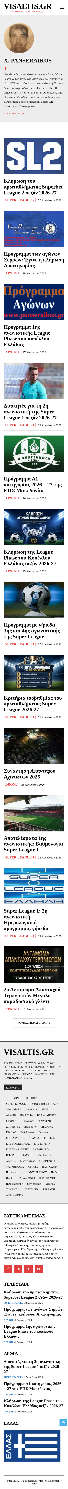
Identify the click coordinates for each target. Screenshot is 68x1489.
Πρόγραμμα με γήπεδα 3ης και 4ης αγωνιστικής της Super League (32, 630)
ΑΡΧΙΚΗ (12, 273)
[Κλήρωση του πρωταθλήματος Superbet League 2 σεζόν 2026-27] (34, 156)
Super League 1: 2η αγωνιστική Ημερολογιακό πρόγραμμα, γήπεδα (26, 919)
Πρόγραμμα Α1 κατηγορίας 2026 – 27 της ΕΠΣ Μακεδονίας (33, 484)
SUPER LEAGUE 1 (19, 425)
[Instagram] (18, 1269)
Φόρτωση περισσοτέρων (33, 1022)
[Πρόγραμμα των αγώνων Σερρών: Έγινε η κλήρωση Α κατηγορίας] (34, 229)
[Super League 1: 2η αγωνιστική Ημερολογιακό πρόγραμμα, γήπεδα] (34, 886)
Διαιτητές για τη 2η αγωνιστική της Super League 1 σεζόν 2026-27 (30, 411)
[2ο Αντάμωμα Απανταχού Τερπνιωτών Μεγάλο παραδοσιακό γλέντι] (34, 964)
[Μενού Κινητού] (62, 7)
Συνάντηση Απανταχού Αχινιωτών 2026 (30, 774)
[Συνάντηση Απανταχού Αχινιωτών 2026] (34, 746)
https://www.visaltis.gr (14, 113)
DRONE (11, 784)
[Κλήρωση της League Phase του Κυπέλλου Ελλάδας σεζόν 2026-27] (34, 527)
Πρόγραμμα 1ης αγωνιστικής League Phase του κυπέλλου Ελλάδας (27, 335)
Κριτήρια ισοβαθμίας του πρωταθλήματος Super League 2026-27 (33, 704)
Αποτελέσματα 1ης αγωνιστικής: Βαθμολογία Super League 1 (33, 844)
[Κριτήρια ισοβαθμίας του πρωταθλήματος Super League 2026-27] (34, 673)
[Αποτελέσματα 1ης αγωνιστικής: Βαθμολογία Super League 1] (34, 813)
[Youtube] (39, 1269)
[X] (28, 1269)
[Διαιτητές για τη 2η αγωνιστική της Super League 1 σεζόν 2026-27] (34, 381)
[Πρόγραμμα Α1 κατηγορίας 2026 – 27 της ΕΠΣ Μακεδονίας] (34, 454)
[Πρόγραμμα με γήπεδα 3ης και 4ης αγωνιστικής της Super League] (34, 600)
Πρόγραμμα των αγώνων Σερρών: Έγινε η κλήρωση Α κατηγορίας (34, 260)
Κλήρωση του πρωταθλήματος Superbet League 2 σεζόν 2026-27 (33, 187)
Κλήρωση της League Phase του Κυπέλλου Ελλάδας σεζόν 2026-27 (30, 558)
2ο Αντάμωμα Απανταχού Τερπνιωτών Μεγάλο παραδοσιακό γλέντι (32, 995)
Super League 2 (19, 200)
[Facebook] (5, 68)
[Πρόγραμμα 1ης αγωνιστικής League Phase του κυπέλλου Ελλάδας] (34, 302)
